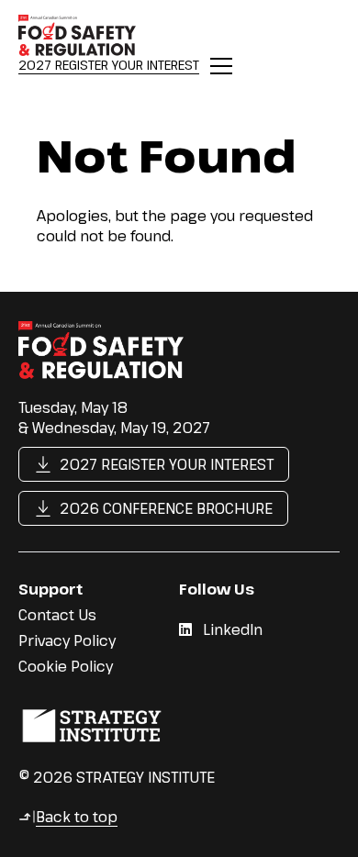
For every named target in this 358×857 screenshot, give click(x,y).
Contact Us (57, 615)
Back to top (67, 817)
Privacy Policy (67, 640)
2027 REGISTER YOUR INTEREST (108, 64)
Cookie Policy (65, 666)
